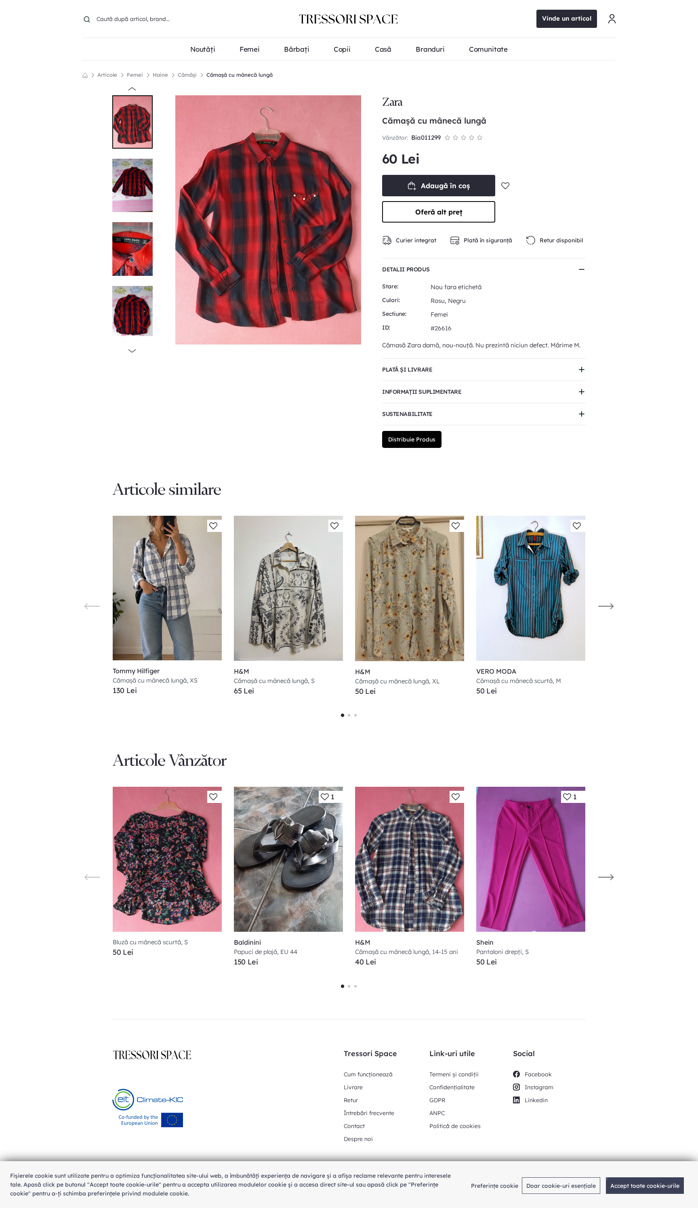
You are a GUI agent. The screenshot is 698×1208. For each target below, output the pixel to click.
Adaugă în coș (445, 185)
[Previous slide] (92, 606)
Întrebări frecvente (369, 1113)
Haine (160, 74)
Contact (354, 1126)
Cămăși (187, 74)
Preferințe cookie (494, 1185)
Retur (351, 1100)
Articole (107, 74)
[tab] (342, 715)
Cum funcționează (368, 1074)
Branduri (430, 49)
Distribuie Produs (411, 439)
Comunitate (488, 49)
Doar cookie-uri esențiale (561, 1185)
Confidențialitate (452, 1087)
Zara (392, 102)
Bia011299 (426, 137)
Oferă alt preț (439, 212)
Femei (135, 74)
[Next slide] (606, 606)
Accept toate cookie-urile (644, 1185)
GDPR (437, 1100)
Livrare (353, 1087)
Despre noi (358, 1139)
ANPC (437, 1113)
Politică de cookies (455, 1126)
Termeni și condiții (454, 1074)
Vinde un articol (566, 18)
